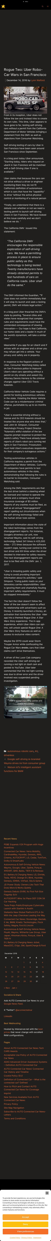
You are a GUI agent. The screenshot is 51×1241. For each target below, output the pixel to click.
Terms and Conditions (15, 1118)
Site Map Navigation (14, 1107)
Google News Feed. (13, 1003)
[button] (47, 1193)
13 (12, 972)
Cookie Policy (15, 1238)
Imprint (7, 1093)
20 (12, 977)
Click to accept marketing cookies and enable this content (25, 702)
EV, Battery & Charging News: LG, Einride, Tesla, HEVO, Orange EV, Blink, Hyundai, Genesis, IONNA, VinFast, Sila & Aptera (24, 877)
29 (25, 981)
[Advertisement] (25, 36)
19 (6, 977)
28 (18, 981)
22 (25, 977)
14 (18, 972)
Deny (25, 1224)
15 (24, 972)
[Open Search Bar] (42, 6)
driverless (9, 755)
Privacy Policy (26, 1238)
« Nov (7, 988)
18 (43, 972)
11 (43, 967)
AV (36, 751)
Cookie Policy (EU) (13, 1075)
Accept (25, 1217)
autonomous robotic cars (20, 751)
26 (6, 981)
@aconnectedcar (24, 1010)
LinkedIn (8, 1016)
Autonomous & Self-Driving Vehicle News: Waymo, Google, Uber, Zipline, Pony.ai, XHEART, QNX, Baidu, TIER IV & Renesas (24, 867)
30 (31, 981)
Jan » (14, 988)
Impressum (37, 1238)
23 (31, 977)
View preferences (25, 1231)
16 (31, 972)
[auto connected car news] (3, 6)
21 (18, 977)
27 (12, 981)
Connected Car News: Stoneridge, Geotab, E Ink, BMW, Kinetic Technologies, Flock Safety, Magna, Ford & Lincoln (25, 922)
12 (6, 972)
